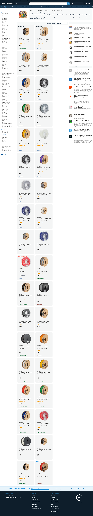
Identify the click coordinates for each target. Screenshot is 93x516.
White (5, 50)
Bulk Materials (7, 146)
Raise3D (5, 117)
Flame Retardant (6, 77)
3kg (4, 140)
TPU (5, 42)
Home (31, 10)
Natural (5, 68)
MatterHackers (7, 102)
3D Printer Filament (26, 6)
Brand (2, 88)
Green (5, 55)
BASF (5, 92)
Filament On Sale (7, 150)
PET (4, 21)
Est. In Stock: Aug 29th (22, 48)
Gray (5, 48)
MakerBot (5, 105)
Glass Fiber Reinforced (8, 74)
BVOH (5, 35)
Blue (5, 57)
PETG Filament (62, 6)
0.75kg (5, 137)
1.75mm (6, 13)
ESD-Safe (5, 76)
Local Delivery (55, 501)
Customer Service (25, 0)
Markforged (6, 106)
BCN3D (5, 93)
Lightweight (6, 83)
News (33, 497)
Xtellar (5, 122)
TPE (4, 43)
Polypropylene (6, 41)
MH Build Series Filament (80, 6)
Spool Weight (4, 134)
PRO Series (6, 113)
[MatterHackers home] (7, 3)
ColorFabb (6, 95)
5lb (4, 141)
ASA (5, 26)
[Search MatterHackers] (68, 3)
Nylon (5, 28)
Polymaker (46, 10)
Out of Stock (39, 304)
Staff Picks (13, 6)
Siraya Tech (6, 119)
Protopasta (6, 115)
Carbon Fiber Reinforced (8, 73)
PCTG (5, 24)
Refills (5, 131)
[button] (21, 3)
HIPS (4, 36)
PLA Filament (49, 6)
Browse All (3, 154)
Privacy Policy (55, 508)
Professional (36, 501)
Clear (5, 64)
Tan (4, 62)
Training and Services (41, 6)
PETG (5, 22)
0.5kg (5, 135)
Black (5, 47)
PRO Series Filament (71, 6)
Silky (5, 84)
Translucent (6, 86)
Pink (5, 60)
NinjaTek (5, 107)
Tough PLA (6, 25)
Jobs (52, 504)
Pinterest (81, 488)
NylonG (5, 109)
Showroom (35, 499)
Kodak (5, 99)
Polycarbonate (6, 38)
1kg (5, 138)
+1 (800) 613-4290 (32, 0)
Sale (9, 6)
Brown (5, 61)
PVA (4, 32)
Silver (5, 67)
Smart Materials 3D (7, 120)
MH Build (6, 103)
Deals (2, 144)
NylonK (5, 110)
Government (35, 506)
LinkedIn (79, 488)
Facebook (71, 488)
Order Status (54, 499)
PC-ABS (5, 39)
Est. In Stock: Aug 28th (22, 355)
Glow (5, 80)
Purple (5, 58)
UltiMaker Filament (7, 126)
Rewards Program (56, 502)
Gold (5, 65)
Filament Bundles (7, 147)
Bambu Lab (33, 6)
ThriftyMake (6, 125)
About (52, 495)
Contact (53, 497)
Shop (33, 495)
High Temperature (7, 81)
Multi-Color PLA (7, 70)
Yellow (5, 54)
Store (34, 10)
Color (2, 45)
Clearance (49, 23)
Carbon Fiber (6, 31)
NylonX (5, 112)
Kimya (5, 100)
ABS (5, 19)
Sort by (53, 23)
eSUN (5, 96)
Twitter (74, 488)
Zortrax (5, 127)
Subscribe (56, 488)
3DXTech (5, 89)
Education (35, 502)
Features (3, 71)
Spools (5, 132)
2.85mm (5, 15)
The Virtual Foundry (7, 123)
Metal (5, 29)
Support (34, 504)
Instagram (76, 488)
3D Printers (18, 6)
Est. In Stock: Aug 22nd (23, 304)
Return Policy (55, 506)
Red (5, 51)
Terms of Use (54, 510)
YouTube (84, 488)
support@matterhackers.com (13, 497)
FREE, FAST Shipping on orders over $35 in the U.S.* (11, 0)
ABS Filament (55, 6)
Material (3, 17)
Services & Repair (36, 508)
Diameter (3, 12)
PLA (5, 18)
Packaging (3, 129)
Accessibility (54, 511)
